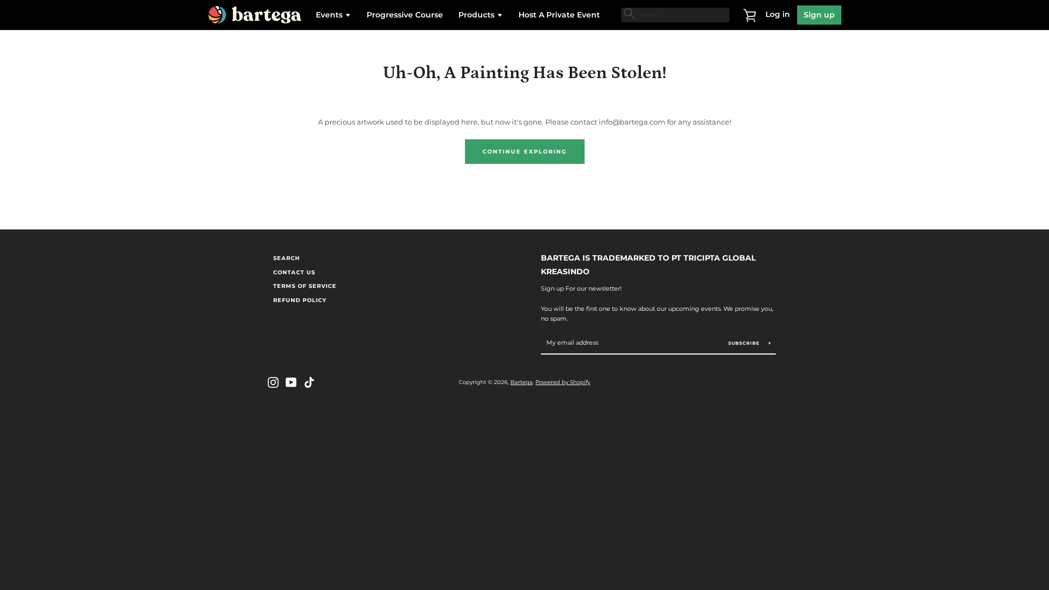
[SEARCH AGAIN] (628, 13)
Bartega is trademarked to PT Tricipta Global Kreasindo (648, 264)
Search (286, 258)
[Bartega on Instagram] (273, 381)
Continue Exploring (524, 152)
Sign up (819, 15)
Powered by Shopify (562, 382)
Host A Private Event (559, 15)
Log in (777, 14)
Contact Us (294, 272)
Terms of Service (305, 286)
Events (330, 15)
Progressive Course (405, 15)
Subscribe (744, 343)
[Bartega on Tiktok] (309, 381)
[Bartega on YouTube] (291, 381)
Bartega (521, 382)
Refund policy (300, 300)
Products (477, 15)
